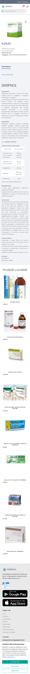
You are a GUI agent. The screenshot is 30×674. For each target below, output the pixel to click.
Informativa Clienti (7, 629)
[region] (15, 658)
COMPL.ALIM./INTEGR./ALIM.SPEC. (18, 55)
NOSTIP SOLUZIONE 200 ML (15, 337)
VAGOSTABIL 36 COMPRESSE (15, 551)
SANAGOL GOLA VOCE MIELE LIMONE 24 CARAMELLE (15, 444)
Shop (3, 614)
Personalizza (15, 666)
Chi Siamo (5, 616)
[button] (27, 6)
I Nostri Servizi (6, 619)
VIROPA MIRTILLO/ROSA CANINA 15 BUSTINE (15, 515)
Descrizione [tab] (6, 67)
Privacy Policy (6, 624)
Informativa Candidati (8, 632)
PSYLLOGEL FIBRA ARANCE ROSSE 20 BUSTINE (15, 408)
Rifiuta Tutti (15, 671)
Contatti (4, 621)
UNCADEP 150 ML (15, 302)
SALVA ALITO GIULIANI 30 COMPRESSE (15, 480)
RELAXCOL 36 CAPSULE (15, 372)
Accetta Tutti (15, 662)
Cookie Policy (10, 657)
